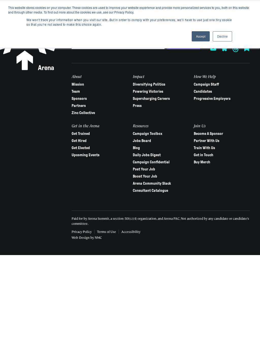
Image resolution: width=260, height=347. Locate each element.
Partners (79, 106)
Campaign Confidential (151, 162)
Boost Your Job (145, 176)
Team (76, 91)
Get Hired (79, 141)
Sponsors (79, 99)
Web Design (81, 237)
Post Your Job (144, 169)
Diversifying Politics (149, 84)
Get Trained (81, 134)
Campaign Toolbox (147, 134)
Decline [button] (222, 36)
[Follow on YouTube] (213, 48)
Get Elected (81, 148)
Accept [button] (200, 36)
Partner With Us (206, 141)
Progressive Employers (212, 99)
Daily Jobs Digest (147, 155)
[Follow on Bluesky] (224, 48)
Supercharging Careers (151, 99)
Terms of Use (106, 231)
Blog (136, 148)
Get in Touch (203, 155)
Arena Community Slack (152, 183)
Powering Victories (148, 91)
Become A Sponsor (208, 134)
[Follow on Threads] (236, 48)
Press (137, 106)
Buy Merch (202, 162)
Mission (78, 84)
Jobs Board (142, 141)
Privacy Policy (82, 231)
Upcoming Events (86, 155)
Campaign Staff (206, 84)
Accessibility (130, 231)
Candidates (203, 91)
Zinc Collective (83, 113)
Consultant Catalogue (150, 190)
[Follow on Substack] (247, 48)
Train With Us (204, 148)
